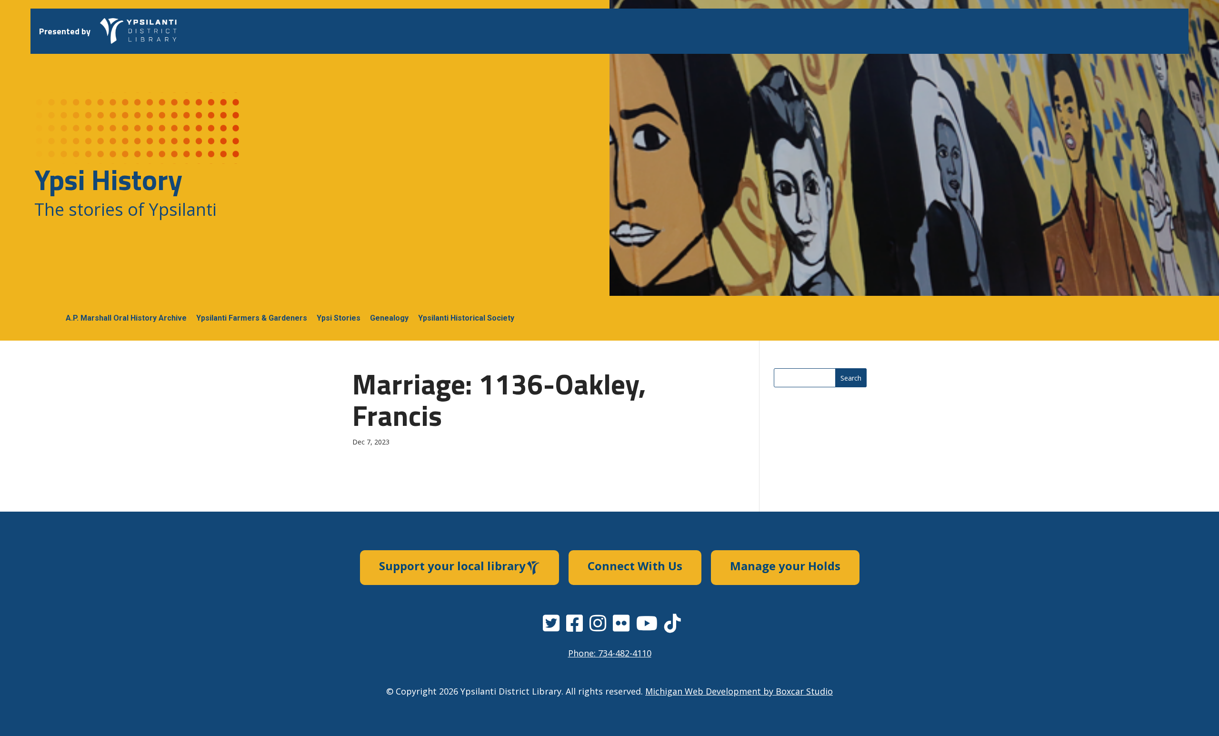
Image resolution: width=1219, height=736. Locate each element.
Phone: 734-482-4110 (609, 653)
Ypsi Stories (338, 318)
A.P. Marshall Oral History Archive (126, 318)
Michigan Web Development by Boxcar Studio (739, 691)
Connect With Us (635, 566)
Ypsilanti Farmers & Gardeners (251, 318)
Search (850, 378)
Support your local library (452, 566)
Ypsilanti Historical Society (466, 318)
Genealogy (389, 318)
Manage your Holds (785, 566)
